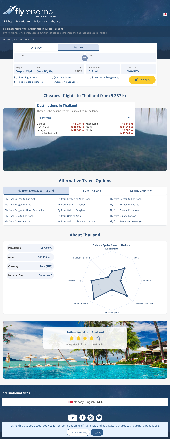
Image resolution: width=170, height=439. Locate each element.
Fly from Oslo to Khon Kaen (125, 210)
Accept (97, 432)
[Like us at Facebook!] (82, 417)
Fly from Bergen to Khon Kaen (74, 198)
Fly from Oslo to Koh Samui (20, 215)
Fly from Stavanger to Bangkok (127, 221)
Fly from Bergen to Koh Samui (126, 198)
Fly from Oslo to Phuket (18, 221)
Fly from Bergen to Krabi (18, 204)
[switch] (85, 58)
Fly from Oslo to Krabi (69, 215)
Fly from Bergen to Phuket (124, 204)
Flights (8, 21)
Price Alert (40, 21)
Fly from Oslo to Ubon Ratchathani (76, 221)
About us (56, 21)
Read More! (152, 425)
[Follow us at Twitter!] (99, 417)
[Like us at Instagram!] (90, 417)
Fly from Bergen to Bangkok (20, 198)
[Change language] (165, 14)
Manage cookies (78, 432)
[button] (45, 69)
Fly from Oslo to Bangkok (71, 210)
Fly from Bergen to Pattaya (72, 204)
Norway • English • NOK (88, 402)
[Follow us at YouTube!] (73, 418)
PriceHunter (23, 21)
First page (11, 39)
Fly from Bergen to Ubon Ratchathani (25, 210)
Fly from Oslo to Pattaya (123, 215)
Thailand (30, 39)
